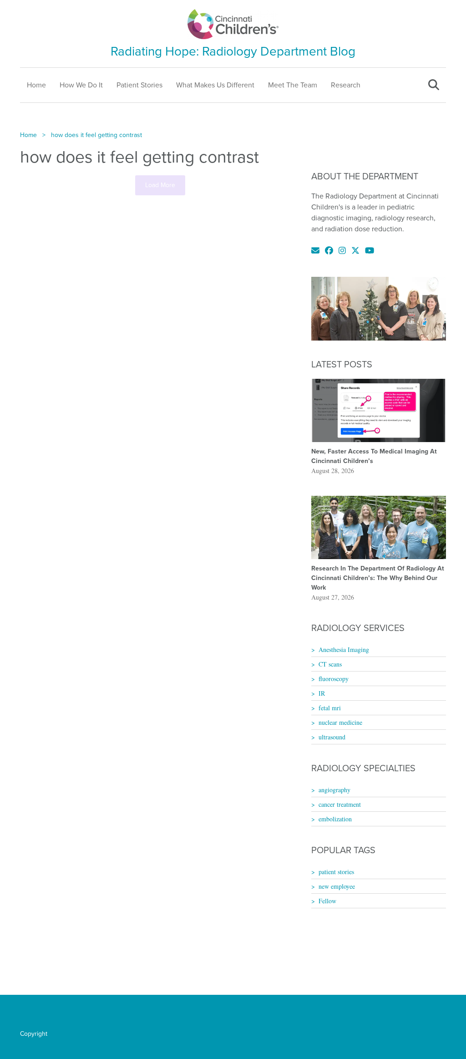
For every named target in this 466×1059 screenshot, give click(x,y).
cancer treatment (340, 804)
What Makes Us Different (215, 85)
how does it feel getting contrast (96, 135)
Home (36, 85)
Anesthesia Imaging (344, 649)
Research (345, 85)
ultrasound (332, 737)
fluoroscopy (334, 678)
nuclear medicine (340, 722)
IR (322, 693)
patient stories (336, 871)
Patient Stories (139, 85)
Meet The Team (292, 85)
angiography (334, 789)
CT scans (330, 664)
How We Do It (81, 85)
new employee (337, 886)
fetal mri (330, 707)
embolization (335, 819)
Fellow (327, 900)
